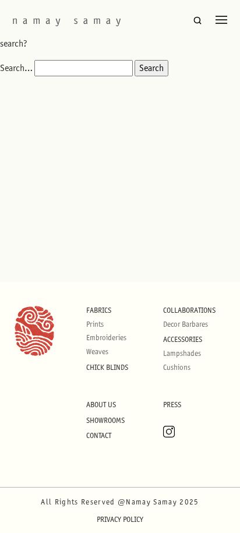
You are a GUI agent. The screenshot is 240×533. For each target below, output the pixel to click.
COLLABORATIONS (189, 310)
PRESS (172, 404)
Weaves (97, 351)
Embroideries (106, 337)
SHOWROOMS (105, 420)
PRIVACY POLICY (120, 519)
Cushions (176, 367)
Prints (95, 324)
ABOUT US (101, 404)
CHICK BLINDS (107, 367)
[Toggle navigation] (221, 20)
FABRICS (98, 310)
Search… (16, 67)
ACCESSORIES (182, 339)
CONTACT (98, 435)
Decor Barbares (185, 324)
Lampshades (182, 353)
